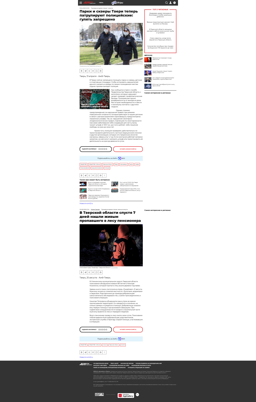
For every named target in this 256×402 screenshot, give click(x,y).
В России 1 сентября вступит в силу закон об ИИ (163, 85)
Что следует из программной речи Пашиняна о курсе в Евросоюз (163, 78)
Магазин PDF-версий (127, 363)
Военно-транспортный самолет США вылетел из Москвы (160, 23)
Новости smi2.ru (86, 203)
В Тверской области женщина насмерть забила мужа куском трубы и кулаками (160, 31)
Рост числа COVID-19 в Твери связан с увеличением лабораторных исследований (129, 184)
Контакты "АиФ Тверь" (100, 365)
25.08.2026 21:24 (84, 209)
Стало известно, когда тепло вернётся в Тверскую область (160, 39)
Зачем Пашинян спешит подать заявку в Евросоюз (162, 72)
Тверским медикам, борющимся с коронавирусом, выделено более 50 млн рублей (98, 196)
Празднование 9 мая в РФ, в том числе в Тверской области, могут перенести (130, 190)
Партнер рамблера (110, 394)
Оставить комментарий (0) (128, 149)
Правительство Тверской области (90, 66)
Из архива (114, 267)
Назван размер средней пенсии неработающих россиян (162, 65)
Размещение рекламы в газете (141, 365)
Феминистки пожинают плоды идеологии (162, 58)
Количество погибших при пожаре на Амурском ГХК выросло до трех (160, 47)
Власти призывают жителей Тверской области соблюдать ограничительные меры (97, 184)
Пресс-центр (114, 363)
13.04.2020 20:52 (84, 8)
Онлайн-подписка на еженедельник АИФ (149, 363)
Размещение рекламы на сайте (119, 365)
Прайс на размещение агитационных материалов (109, 367)
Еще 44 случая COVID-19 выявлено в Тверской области (99, 189)
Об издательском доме (100, 363)
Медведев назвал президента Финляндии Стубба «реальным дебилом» (160, 15)
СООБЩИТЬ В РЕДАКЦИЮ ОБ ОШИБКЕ (139, 367)
